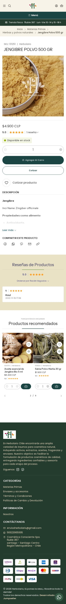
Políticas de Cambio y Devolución (23, 500)
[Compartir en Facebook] (5, 244)
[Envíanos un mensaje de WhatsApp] (59, 597)
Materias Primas (36, 29)
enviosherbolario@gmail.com (24, 528)
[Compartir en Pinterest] (21, 244)
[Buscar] (9, 6)
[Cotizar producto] (28, 344)
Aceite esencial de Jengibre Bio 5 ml (14, 370)
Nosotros (8, 514)
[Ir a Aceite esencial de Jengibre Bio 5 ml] (17, 348)
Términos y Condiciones (17, 496)
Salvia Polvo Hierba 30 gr (48, 368)
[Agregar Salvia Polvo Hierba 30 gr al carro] (57, 386)
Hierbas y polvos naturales (18, 32)
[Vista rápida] (28, 351)
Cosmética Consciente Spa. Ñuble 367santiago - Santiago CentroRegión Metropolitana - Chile (24, 541)
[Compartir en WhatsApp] (13, 244)
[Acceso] (56, 6)
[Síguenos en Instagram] (17, 469)
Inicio (20, 29)
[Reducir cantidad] (5, 150)
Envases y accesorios (15, 491)
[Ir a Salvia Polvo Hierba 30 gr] (48, 348)
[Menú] (4, 6)
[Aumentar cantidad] (61, 150)
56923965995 (15, 532)
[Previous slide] (6, 396)
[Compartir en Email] (29, 244)
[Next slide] (59, 396)
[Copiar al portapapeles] (38, 244)
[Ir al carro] (61, 6)
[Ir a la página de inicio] (33, 6)
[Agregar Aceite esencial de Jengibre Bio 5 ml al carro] (26, 386)
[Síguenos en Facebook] (22, 469)
